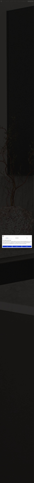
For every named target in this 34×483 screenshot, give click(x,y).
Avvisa (7, 246)
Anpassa (17, 246)
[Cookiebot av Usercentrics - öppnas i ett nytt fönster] (28, 236)
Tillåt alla (27, 246)
